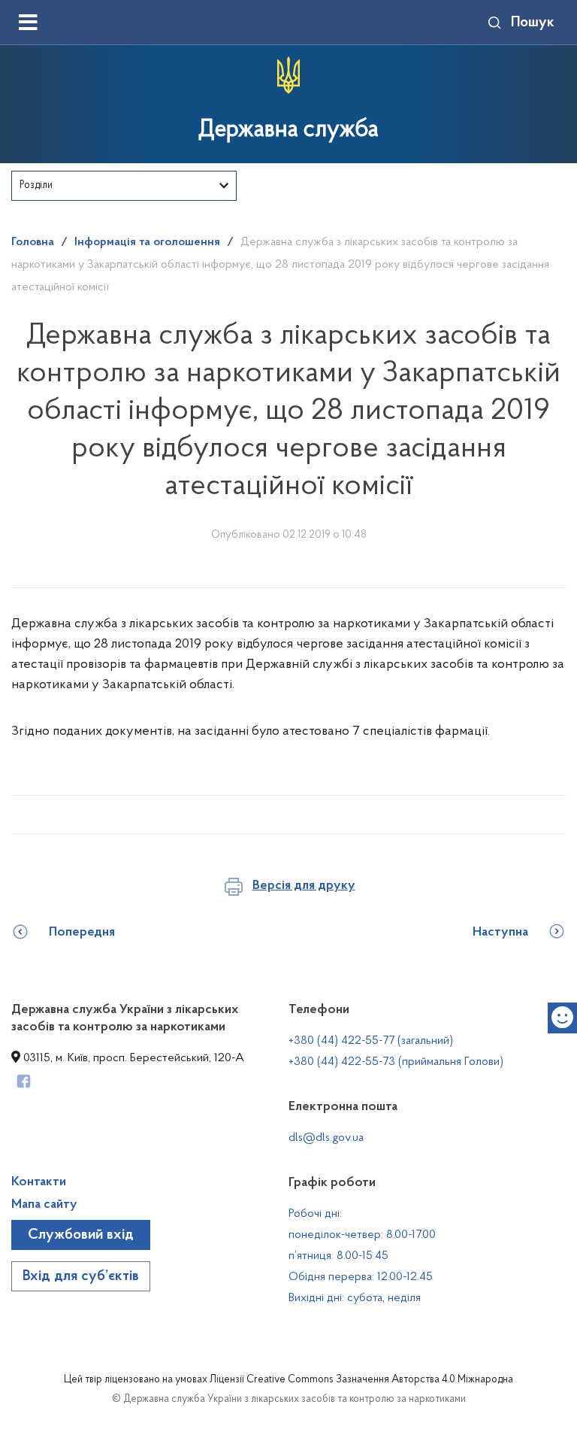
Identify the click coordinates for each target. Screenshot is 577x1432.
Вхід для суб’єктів (81, 1276)
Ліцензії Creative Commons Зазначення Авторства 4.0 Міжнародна (361, 1380)
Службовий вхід (81, 1234)
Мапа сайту (44, 1205)
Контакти (38, 1182)
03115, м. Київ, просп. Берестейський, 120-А (132, 1058)
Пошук (532, 22)
